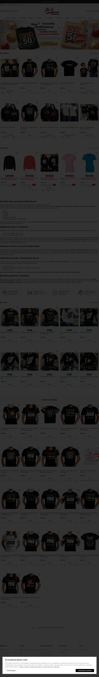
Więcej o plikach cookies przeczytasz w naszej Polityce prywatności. (39, 667)
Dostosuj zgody (11, 670)
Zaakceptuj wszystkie (84, 670)
